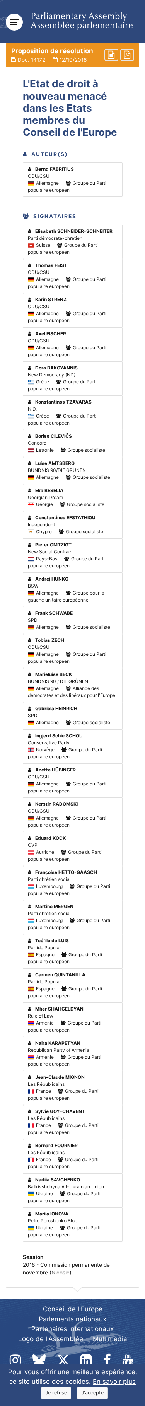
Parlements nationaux (72, 1319)
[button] (72, 55)
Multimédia (110, 1339)
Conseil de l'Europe (72, 1309)
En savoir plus (114, 1381)
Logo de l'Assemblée (50, 1339)
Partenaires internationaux (72, 1329)
